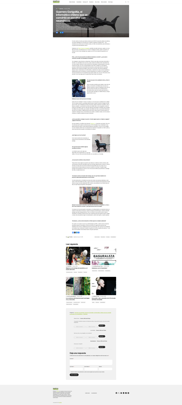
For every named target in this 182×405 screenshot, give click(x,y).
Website (100, 366)
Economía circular (69, 272)
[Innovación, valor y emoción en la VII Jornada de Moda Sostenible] (104, 286)
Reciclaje (85, 272)
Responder (101, 325)
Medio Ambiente (101, 270)
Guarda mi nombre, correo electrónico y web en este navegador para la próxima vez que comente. (87, 371)
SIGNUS (57, 391)
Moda (93, 302)
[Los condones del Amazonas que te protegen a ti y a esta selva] (78, 286)
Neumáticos (80, 272)
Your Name (72, 366)
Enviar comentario (74, 374)
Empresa (75, 272)
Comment (72, 358)
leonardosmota (93, 341)
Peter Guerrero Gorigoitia (83, 48)
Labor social (83, 302)
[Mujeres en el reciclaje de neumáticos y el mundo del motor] (78, 256)
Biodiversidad (94, 270)
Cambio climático (69, 302)
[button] (126, 2)
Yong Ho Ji (92, 123)
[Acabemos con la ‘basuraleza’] (104, 256)
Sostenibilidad (107, 270)
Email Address (87, 366)
